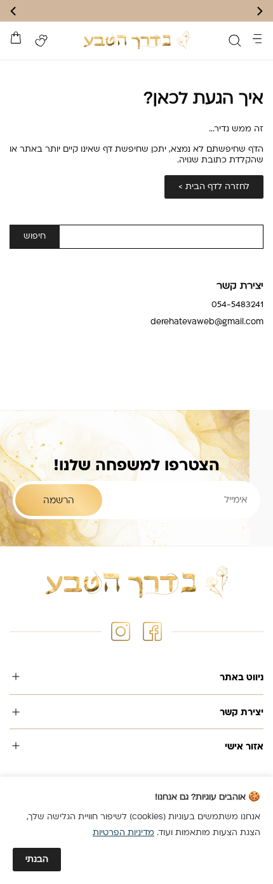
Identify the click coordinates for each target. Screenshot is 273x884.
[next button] (14, 11)
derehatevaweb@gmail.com (206, 322)
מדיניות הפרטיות (123, 833)
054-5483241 (237, 305)
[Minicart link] (16, 37)
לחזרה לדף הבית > (214, 187)
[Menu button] (257, 38)
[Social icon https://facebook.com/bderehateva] (152, 631)
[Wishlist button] (41, 40)
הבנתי (36, 859)
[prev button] (259, 11)
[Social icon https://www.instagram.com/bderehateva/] (120, 631)
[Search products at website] (235, 40)
